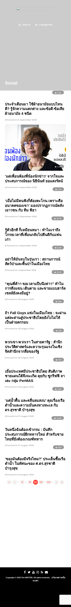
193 (41, 482)
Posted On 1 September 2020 (21, 270)
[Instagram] (37, 572)
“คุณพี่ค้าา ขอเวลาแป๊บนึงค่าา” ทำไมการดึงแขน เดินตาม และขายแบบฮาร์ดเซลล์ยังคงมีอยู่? (35, 288)
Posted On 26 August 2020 (20, 474)
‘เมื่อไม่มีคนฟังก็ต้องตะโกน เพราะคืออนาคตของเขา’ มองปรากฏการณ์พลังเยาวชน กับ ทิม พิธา (34, 205)
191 (30, 482)
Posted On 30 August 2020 (20, 299)
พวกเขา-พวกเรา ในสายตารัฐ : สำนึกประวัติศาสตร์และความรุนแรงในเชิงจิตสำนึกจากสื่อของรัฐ (33, 346)
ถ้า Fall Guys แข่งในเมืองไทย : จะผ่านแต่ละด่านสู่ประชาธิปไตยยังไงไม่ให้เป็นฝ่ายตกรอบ (35, 317)
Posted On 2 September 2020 (21, 216)
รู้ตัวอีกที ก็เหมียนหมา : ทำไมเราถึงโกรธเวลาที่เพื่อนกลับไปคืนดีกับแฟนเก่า (33, 234)
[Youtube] (33, 572)
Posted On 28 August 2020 (20, 387)
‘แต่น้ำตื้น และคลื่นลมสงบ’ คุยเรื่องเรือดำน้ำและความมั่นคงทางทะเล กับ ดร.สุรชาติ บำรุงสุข (35, 405)
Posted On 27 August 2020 (20, 416)
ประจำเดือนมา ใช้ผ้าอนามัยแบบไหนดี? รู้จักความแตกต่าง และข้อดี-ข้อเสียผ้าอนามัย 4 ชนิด (34, 109)
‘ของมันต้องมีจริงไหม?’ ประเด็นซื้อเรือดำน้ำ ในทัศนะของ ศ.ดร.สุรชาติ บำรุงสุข (35, 463)
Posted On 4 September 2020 (21, 187)
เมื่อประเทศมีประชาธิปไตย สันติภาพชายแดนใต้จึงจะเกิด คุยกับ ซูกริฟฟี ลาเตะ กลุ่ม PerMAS (35, 376)
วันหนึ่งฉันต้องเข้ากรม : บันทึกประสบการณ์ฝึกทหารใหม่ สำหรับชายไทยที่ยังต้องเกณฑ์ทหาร (34, 434)
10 (22, 482)
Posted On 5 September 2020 (21, 120)
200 (49, 482)
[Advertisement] (35, 525)
